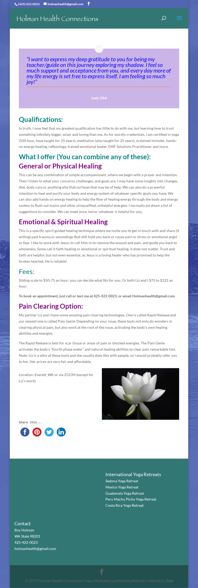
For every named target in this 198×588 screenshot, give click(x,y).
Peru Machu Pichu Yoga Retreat (130, 499)
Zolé (169, 580)
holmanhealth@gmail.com (35, 548)
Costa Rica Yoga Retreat (124, 505)
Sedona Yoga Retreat (121, 481)
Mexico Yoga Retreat (121, 487)
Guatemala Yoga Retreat (124, 493)
